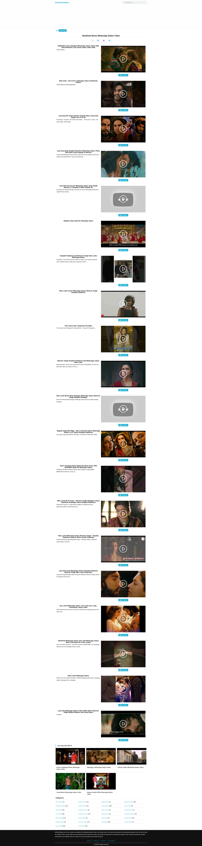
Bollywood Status (128, 802)
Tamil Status (82, 826)
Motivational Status (129, 814)
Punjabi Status (128, 818)
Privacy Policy (111, 840)
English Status (82, 806)
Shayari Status (128, 822)
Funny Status (127, 806)
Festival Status (105, 806)
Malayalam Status (83, 814)
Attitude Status (82, 802)
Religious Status (60, 822)
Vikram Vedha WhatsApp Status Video (131, 767)
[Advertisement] (101, 17)
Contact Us (96, 840)
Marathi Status (105, 814)
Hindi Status (59, 810)
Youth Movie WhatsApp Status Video (68, 792)
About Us (89, 840)
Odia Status (104, 818)
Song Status (59, 826)
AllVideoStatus (62, 2)
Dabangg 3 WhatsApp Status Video (99, 767)
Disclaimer (103, 840)
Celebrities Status (60, 806)
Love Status (59, 814)
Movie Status (62, 30)
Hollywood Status (83, 810)
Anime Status (59, 802)
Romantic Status (83, 822)
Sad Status (104, 822)
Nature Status (82, 818)
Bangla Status (105, 802)
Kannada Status (128, 810)
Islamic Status (105, 810)
